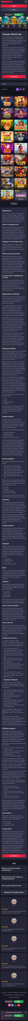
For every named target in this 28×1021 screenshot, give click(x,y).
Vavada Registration (14, 855)
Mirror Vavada (14, 76)
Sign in (14, 9)
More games (14, 203)
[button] (1, 20)
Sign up (14, 6)
